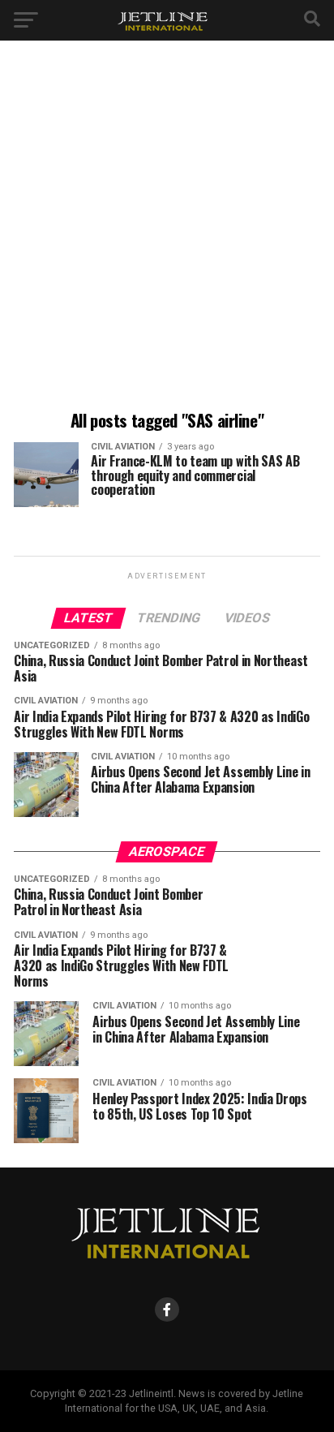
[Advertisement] (167, 228)
